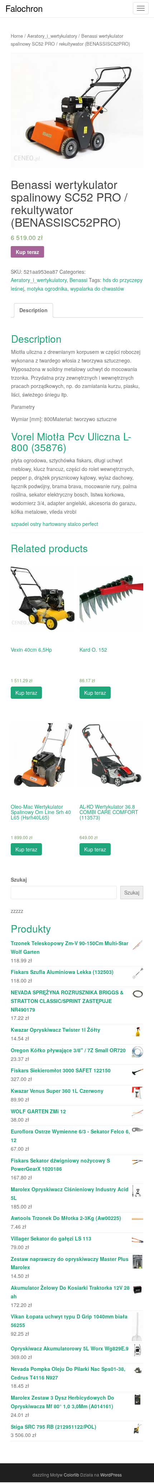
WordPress (111, 1475)
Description (33, 310)
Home (17, 35)
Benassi (78, 279)
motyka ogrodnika (47, 288)
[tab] (33, 310)
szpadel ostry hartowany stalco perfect (54, 523)
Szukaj (19, 879)
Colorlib (71, 1475)
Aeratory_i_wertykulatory (52, 35)
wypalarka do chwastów (97, 288)
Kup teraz (27, 251)
